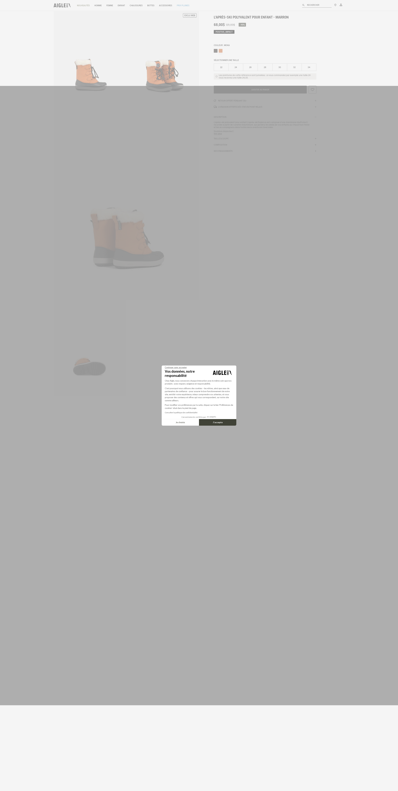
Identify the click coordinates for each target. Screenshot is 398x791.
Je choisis (180, 422)
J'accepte (218, 422)
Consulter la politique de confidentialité (181, 412)
